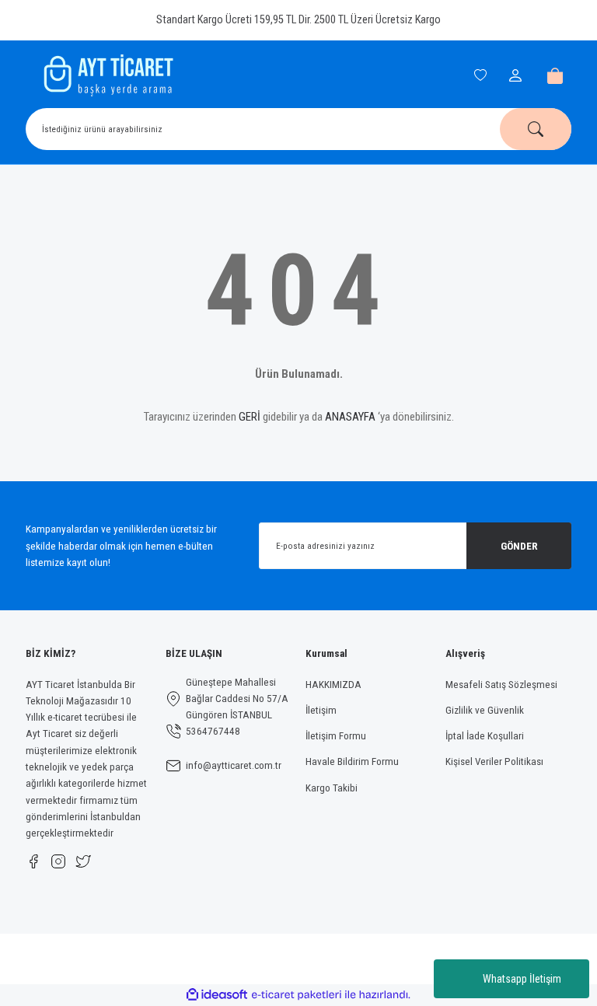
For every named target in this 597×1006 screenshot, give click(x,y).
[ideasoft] (217, 995)
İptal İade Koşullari (484, 736)
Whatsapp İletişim (522, 979)
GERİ (249, 417)
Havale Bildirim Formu (352, 761)
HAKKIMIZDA (333, 684)
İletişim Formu (335, 736)
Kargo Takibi (331, 788)
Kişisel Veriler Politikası (494, 761)
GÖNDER (519, 546)
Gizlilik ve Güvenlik (484, 710)
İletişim (321, 710)
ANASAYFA (350, 417)
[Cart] (555, 75)
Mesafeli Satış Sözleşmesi (501, 684)
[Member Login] (518, 75)
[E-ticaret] (296, 994)
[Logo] (106, 75)
